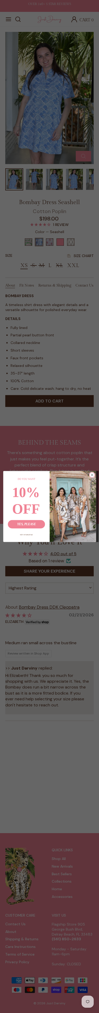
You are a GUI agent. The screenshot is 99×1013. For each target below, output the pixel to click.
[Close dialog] (92, 475)
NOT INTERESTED (26, 534)
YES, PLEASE (26, 524)
